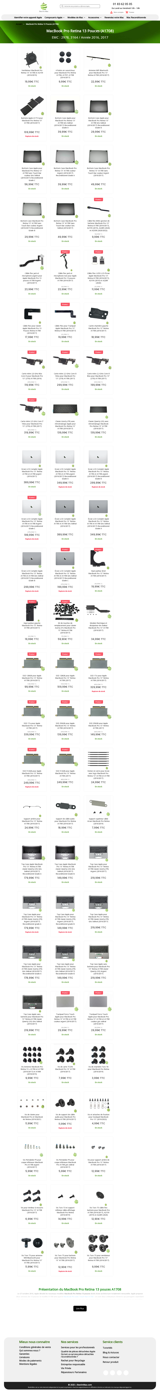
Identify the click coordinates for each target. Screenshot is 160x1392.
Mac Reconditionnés (136, 18)
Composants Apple (53, 18)
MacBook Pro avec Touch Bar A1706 (78, 1296)
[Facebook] (105, 1372)
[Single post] (32, 69)
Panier (131, 12)
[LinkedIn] (112, 1372)
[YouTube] (126, 1372)
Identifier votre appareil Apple (28, 18)
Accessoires (93, 18)
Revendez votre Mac (114, 18)
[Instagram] (119, 1372)
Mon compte (119, 12)
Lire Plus (80, 1308)
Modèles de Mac (75, 18)
